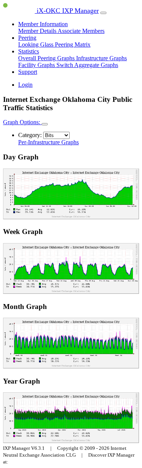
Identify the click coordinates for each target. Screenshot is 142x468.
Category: (30, 135)
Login (25, 84)
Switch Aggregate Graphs (87, 65)
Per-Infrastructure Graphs (48, 142)
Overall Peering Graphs (47, 58)
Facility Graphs (37, 65)
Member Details (38, 31)
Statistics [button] (28, 51)
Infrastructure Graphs (101, 58)
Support (27, 72)
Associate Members (81, 31)
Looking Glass (36, 44)
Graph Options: (22, 122)
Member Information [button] (43, 24)
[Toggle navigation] (103, 13)
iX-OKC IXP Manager (67, 10)
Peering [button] (27, 37)
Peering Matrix (73, 44)
